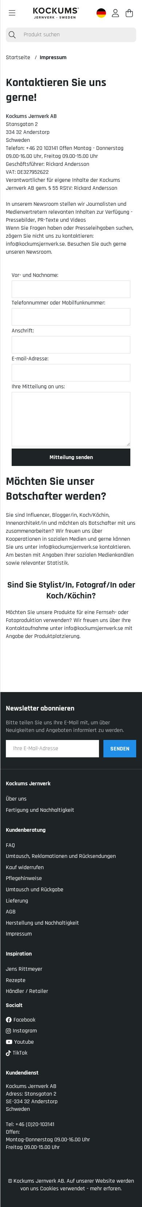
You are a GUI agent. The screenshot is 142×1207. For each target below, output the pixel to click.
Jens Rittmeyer (24, 969)
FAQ (10, 845)
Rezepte (15, 980)
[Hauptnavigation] (12, 13)
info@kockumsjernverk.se (35, 244)
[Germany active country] (101, 13)
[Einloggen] (115, 13)
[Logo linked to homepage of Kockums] (56, 13)
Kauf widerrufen (25, 867)
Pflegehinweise (24, 878)
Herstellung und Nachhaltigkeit (42, 923)
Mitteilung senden (71, 457)
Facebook (24, 1020)
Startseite (18, 57)
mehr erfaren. (106, 1188)
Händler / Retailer (27, 991)
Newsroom (38, 252)
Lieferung (17, 901)
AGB (11, 912)
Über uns (16, 799)
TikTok (20, 1053)
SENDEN (119, 749)
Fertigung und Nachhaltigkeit (40, 810)
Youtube (24, 1042)
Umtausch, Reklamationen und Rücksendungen (61, 856)
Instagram (25, 1031)
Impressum (53, 57)
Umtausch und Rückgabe (34, 889)
